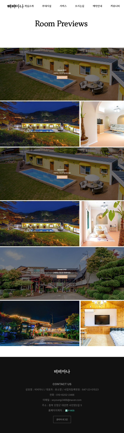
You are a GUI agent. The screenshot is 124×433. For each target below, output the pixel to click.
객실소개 (29, 6)
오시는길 (79, 6)
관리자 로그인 (62, 419)
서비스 (63, 6)
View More (62, 77)
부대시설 (46, 6)
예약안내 (97, 6)
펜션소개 (11, 6)
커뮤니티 (115, 6)
